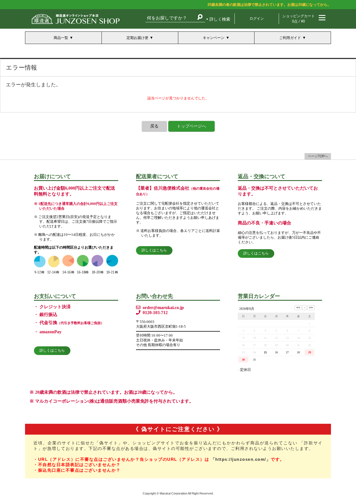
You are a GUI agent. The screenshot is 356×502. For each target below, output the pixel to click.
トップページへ (191, 126)
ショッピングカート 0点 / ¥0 (298, 18)
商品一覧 (61, 38)
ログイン (256, 18)
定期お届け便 (137, 38)
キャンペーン (213, 38)
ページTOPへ (318, 156)
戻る (154, 126)
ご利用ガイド (290, 38)
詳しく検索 (219, 19)
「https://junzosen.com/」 (241, 459)
